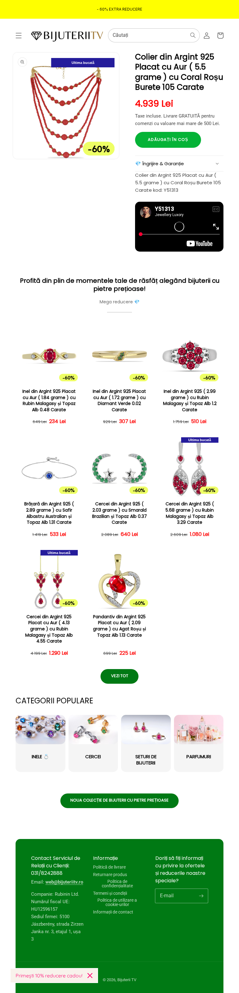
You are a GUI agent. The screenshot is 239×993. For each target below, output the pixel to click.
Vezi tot (119, 676)
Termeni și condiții (110, 893)
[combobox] (154, 35)
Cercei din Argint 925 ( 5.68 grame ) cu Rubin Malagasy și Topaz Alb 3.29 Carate (190, 513)
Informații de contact (113, 911)
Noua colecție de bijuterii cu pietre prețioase (119, 800)
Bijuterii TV (126, 979)
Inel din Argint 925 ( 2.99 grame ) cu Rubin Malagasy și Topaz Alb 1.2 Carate (190, 400)
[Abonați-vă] (201, 896)
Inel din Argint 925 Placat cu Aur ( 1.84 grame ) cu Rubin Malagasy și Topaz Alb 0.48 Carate (49, 400)
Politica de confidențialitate (117, 883)
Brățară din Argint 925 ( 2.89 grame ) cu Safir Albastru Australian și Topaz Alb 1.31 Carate (49, 513)
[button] (19, 35)
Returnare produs (110, 874)
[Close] (89, 975)
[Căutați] (193, 35)
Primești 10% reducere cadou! (49, 975)
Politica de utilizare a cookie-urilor (117, 902)
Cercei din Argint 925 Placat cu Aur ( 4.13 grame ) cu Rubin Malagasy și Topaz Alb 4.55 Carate (49, 629)
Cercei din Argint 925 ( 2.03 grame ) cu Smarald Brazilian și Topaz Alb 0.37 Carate (119, 513)
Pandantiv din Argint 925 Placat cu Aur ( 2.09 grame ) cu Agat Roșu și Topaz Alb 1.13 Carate (119, 626)
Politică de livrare (109, 867)
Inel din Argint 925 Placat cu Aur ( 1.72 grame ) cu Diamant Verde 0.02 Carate (119, 400)
